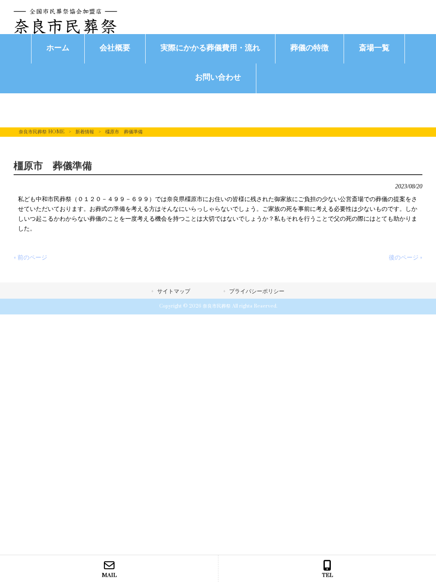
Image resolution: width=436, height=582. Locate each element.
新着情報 (84, 132)
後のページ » (405, 258)
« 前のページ (30, 258)
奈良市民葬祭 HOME (41, 132)
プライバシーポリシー (256, 291)
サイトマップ (173, 291)
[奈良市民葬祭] (65, 32)
